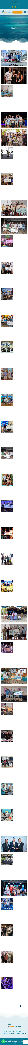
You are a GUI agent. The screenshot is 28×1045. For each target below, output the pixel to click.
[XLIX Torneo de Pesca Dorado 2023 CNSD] (7, 789)
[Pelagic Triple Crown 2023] (7, 321)
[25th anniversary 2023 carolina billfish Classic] (7, 453)
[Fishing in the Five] (7, 586)
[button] (3, 1041)
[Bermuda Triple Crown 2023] (7, 374)
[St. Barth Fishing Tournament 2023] (7, 533)
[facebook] (12, 7)
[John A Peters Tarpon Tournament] (7, 179)
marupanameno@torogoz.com (14, 4)
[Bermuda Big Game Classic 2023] (7, 709)
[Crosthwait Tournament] (14, 632)
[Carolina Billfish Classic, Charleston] (14, 226)
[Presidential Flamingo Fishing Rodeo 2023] (7, 294)
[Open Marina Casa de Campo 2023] (7, 904)
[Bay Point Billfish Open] (7, 427)
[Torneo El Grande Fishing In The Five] (7, 506)
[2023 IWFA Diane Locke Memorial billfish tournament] (7, 957)
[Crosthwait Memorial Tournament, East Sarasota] (14, 208)
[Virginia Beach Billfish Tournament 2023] (7, 241)
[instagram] (15, 7)
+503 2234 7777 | (14, 2)
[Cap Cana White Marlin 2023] (7, 347)
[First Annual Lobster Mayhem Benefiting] (14, 614)
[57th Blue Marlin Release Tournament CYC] (14, 58)
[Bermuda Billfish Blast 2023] (14, 694)
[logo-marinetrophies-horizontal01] (6, 11)
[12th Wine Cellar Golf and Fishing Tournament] (7, 859)
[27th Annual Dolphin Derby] (7, 762)
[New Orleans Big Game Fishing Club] (7, 983)
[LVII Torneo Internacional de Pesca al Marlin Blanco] (7, 815)
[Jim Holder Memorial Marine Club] (7, 930)
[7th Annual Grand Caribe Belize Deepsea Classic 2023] (7, 400)
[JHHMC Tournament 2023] (7, 559)
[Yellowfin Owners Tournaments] (7, 480)
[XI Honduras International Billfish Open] (14, 888)
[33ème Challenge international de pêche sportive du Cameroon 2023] (7, 736)
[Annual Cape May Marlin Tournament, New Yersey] (14, 120)
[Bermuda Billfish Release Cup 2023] (14, 676)
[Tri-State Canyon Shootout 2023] (7, 268)
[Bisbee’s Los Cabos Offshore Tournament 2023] (7, 647)
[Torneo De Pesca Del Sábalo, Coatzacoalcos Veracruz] (7, 91)
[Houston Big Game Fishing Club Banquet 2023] (14, 844)
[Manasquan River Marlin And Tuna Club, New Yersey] (7, 153)
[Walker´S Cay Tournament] (14, 75)
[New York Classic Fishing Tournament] (14, 137)
